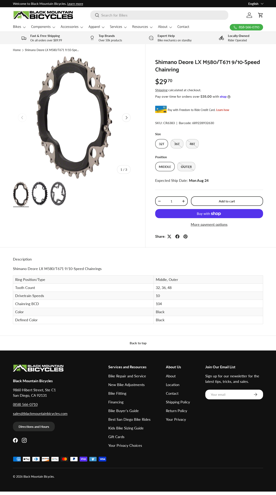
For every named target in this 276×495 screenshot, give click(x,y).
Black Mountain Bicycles (38, 476)
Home (17, 50)
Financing (115, 402)
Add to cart (227, 201)
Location (172, 384)
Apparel (94, 27)
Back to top (138, 343)
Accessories (70, 27)
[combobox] (159, 15)
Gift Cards (116, 436)
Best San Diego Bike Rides (129, 419)
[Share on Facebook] (177, 236)
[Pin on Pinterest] (185, 236)
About (162, 27)
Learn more (75, 3)
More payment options (209, 224)
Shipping (161, 90)
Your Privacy (176, 419)
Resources (140, 27)
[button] (260, 15)
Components (41, 27)
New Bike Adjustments (126, 384)
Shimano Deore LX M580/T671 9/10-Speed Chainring (52, 50)
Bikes (17, 27)
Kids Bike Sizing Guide (126, 428)
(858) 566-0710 (25, 404)
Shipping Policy (178, 402)
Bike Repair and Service (127, 376)
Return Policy (176, 410)
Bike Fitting (117, 393)
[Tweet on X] (169, 236)
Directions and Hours (34, 426)
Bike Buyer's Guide (123, 410)
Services (116, 27)
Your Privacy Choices (125, 445)
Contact (183, 27)
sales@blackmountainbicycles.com (40, 413)
